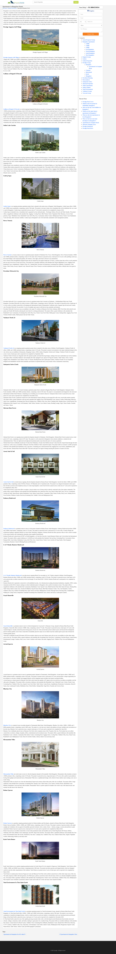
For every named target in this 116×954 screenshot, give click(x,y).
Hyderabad (89, 72)
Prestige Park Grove (88, 101)
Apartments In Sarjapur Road (91, 122)
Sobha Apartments (88, 85)
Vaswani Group (87, 93)
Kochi (87, 74)
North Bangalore (90, 51)
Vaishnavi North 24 (8, 348)
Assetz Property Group (89, 40)
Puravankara (86, 79)
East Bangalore (90, 49)
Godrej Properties (87, 60)
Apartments (5, 8)
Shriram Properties (88, 83)
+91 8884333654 (93, 7)
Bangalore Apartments (12, 8)
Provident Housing (88, 78)
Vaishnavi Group (87, 91)
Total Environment (88, 89)
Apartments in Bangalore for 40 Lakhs (13, 934)
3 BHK (87, 45)
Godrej (84, 59)
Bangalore (88, 64)
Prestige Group (87, 62)
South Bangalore (90, 53)
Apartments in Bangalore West (68, 934)
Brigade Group (87, 57)
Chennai (88, 70)
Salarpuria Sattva (87, 81)
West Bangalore (90, 55)
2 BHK (87, 43)
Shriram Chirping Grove (89, 124)
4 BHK (87, 47)
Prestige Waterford (88, 126)
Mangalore (89, 76)
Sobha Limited (86, 87)
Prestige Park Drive (88, 128)
